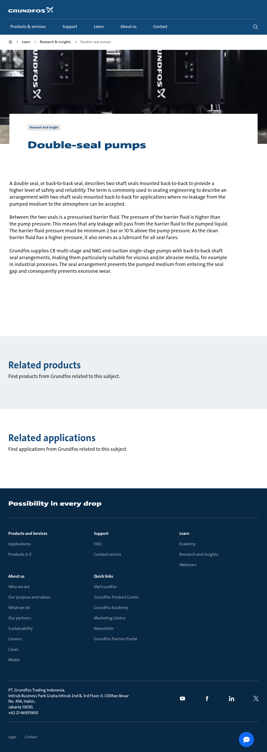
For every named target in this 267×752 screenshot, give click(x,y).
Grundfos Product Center (116, 597)
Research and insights (198, 554)
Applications (19, 544)
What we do (19, 607)
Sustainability (20, 628)
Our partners (19, 618)
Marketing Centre (109, 618)
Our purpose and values (29, 597)
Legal (12, 737)
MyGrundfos (105, 586)
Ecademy (187, 544)
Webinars (187, 564)
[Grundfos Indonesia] (10, 42)
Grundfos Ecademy (111, 607)
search (255, 27)
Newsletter (104, 628)
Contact (31, 737)
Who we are (19, 586)
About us (16, 576)
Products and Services (27, 533)
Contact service (107, 554)
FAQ (97, 544)
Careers (15, 639)
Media (14, 659)
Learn (184, 533)
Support (101, 533)
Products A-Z (20, 554)
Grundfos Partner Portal (115, 639)
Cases (13, 649)
